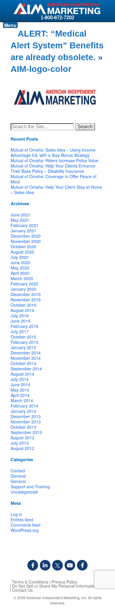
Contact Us (22, 590)
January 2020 (23, 289)
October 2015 (23, 337)
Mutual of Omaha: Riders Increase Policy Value (54, 160)
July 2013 (20, 443)
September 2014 (26, 369)
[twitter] (57, 565)
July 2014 (20, 379)
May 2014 (20, 390)
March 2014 (22, 400)
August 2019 (22, 310)
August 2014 (22, 374)
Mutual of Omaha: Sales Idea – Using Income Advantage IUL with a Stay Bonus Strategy (53, 152)
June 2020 (20, 262)
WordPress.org (25, 530)
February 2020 (24, 284)
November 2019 (26, 300)
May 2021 (20, 220)
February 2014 (24, 406)
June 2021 (20, 215)
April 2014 (20, 395)
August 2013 (22, 438)
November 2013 (26, 422)
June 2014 (20, 384)
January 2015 (23, 347)
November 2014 (26, 358)
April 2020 (20, 273)
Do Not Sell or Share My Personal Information (54, 586)
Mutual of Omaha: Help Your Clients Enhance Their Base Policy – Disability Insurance (53, 168)
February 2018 (24, 326)
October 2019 (23, 305)
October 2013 (23, 427)
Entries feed (22, 519)
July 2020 (20, 257)
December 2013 (26, 416)
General (18, 476)
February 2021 (24, 225)
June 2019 (20, 321)
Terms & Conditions (30, 582)
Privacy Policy (64, 582)
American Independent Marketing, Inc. (56, 597)
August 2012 (22, 448)
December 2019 (26, 294)
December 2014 (26, 353)
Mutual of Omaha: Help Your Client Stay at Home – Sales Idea (56, 189)
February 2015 (24, 342)
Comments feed (25, 525)
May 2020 (20, 268)
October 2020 (23, 246)
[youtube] (70, 565)
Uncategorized (24, 492)
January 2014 (23, 411)
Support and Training (30, 486)
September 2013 (26, 432)
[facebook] (32, 565)
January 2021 (23, 231)
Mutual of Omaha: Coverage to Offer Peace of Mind (53, 179)
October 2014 (23, 363)
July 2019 (20, 315)
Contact (18, 471)
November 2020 (26, 241)
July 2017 (20, 331)
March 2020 (22, 278)
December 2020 (26, 236)
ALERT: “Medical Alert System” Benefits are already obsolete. (57, 45)
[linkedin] (45, 565)
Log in (16, 514)
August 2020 (22, 252)
